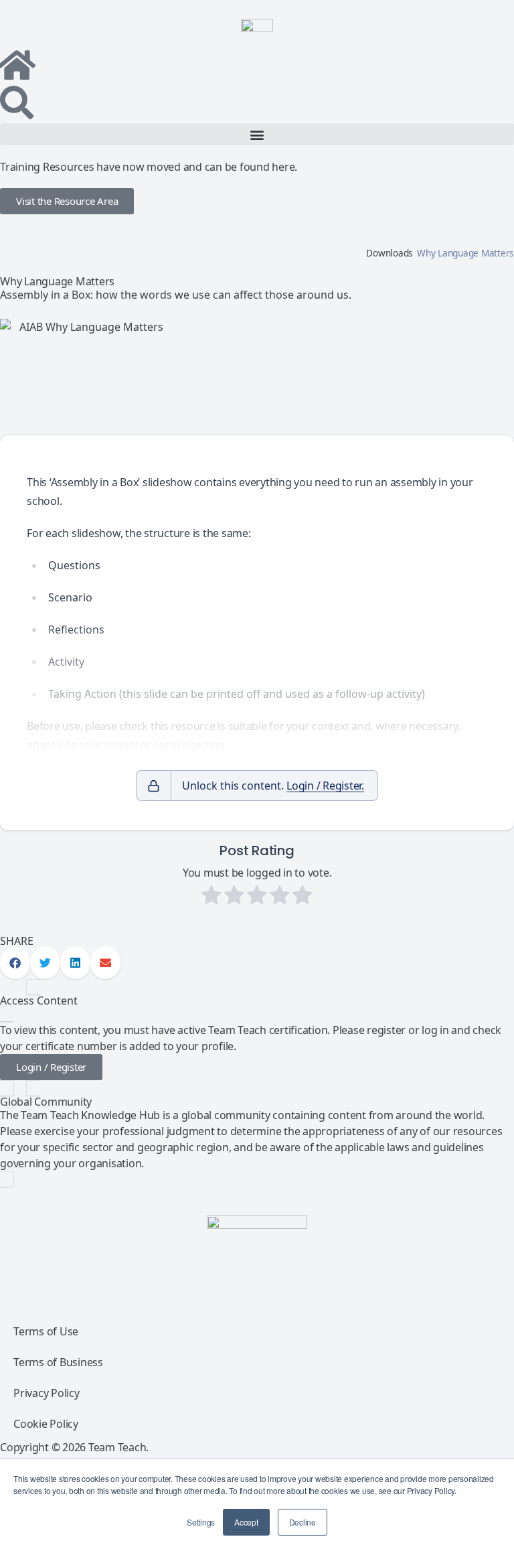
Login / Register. (325, 785)
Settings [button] (201, 1522)
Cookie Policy (45, 1423)
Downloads (389, 252)
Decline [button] (302, 1522)
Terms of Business (58, 1362)
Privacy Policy (46, 1393)
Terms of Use (45, 1331)
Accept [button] (246, 1522)
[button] (257, 134)
